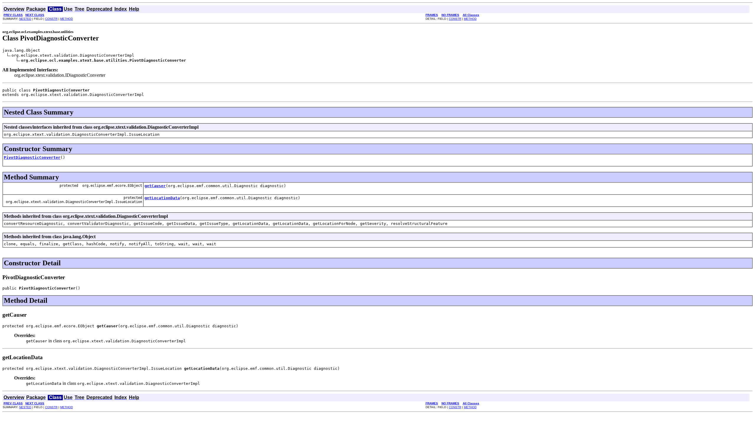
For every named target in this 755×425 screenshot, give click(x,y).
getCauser (155, 186)
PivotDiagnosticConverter (32, 157)
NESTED (25, 18)
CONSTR (51, 18)
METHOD (66, 18)
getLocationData (162, 198)
